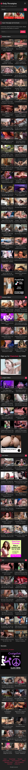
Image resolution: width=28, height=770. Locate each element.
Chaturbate (14, 356)
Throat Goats (12, 759)
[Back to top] (23, 766)
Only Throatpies (9, 3)
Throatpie (20, 759)
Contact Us (17, 764)
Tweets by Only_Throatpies (7, 649)
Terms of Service (16, 760)
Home (5, 759)
